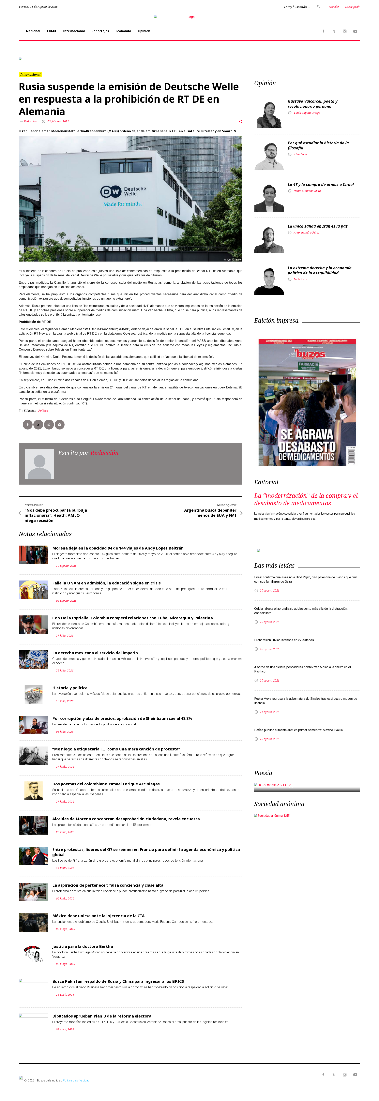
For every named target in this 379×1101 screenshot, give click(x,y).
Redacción (31, 121)
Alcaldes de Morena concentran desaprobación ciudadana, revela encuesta (126, 819)
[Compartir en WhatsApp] (49, 425)
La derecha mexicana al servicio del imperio (95, 653)
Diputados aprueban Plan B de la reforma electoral (102, 1016)
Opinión (144, 31)
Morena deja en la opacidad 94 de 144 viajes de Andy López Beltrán (118, 548)
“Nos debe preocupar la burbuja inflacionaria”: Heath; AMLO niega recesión (56, 515)
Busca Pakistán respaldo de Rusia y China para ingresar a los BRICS (118, 981)
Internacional (74, 31)
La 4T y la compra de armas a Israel (321, 184)
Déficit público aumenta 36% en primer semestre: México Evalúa (298, 730)
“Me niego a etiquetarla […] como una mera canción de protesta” (116, 749)
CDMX (51, 31)
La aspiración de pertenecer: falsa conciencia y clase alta (107, 885)
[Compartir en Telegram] (60, 425)
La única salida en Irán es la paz (317, 226)
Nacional (33, 31)
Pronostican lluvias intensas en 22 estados (284, 640)
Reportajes (100, 31)
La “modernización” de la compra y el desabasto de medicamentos (306, 499)
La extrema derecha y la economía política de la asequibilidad (320, 270)
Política (43, 410)
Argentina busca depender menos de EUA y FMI (210, 512)
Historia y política (69, 687)
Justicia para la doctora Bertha (82, 946)
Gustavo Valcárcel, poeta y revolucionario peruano (312, 103)
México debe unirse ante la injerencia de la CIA (98, 915)
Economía (123, 31)
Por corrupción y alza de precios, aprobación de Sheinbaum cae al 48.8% (122, 718)
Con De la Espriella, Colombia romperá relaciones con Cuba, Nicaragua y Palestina (132, 618)
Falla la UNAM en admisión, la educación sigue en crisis (106, 583)
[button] (44, 58)
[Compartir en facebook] (28, 425)
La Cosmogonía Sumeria (297, 785)
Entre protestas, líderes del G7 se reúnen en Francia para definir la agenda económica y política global (146, 852)
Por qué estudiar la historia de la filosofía (318, 145)
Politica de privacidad (76, 1080)
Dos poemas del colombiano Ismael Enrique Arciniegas (106, 784)
